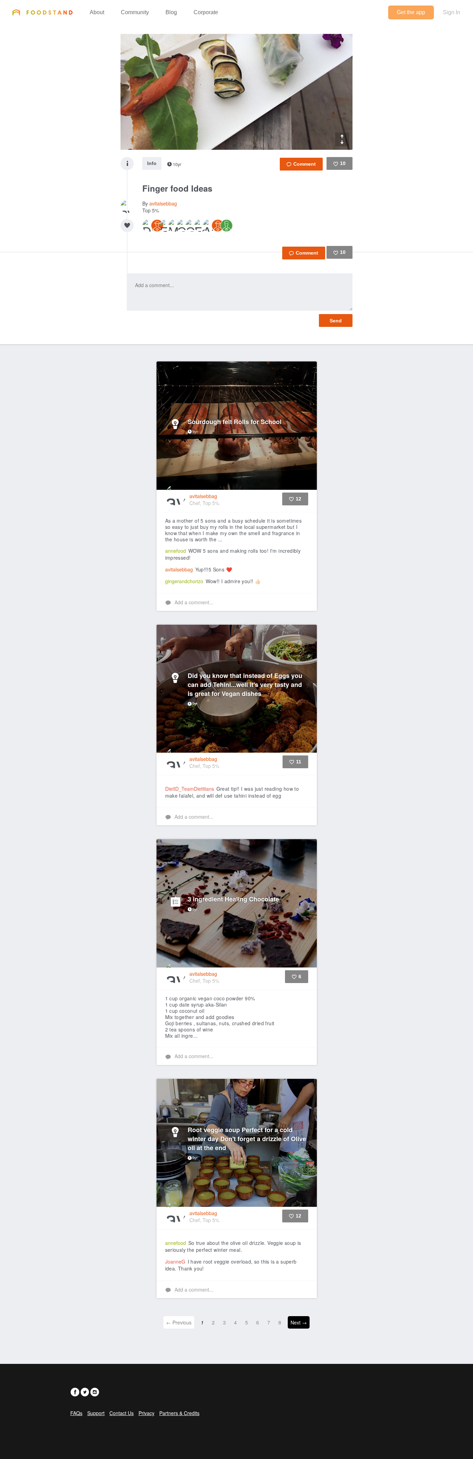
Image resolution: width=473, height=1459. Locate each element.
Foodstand (42, 12)
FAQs (76, 1413)
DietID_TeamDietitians (189, 788)
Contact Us (121, 1413)
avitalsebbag (163, 203)
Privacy (146, 1413)
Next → (299, 1322)
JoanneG (175, 1261)
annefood (175, 550)
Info (152, 163)
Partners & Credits (179, 1413)
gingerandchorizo (184, 581)
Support (96, 1413)
